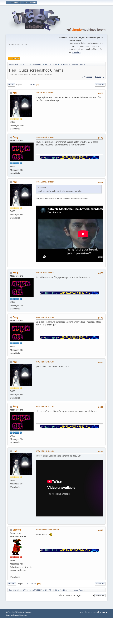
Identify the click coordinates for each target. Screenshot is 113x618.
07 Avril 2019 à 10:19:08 (45, 451)
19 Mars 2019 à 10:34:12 (45, 93)
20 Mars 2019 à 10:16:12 (45, 272)
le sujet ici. (76, 52)
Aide (81, 612)
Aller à (61, 595)
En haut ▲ (103, 612)
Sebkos (17, 529)
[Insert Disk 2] (11, 573)
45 (34, 84)
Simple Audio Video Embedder (16, 615)
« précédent (87, 77)
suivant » (99, 77)
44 (31, 84)
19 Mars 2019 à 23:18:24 (45, 182)
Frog (15, 137)
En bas (11, 85)
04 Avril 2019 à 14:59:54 (45, 317)
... (28, 84)
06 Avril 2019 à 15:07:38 (45, 362)
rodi (15, 92)
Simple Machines (25, 612)
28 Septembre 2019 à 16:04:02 (47, 530)
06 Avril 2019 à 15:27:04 (45, 406)
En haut (11, 584)
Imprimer (100, 85)
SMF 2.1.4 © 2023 (12, 612)
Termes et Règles (91, 612)
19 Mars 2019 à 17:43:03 (45, 137)
